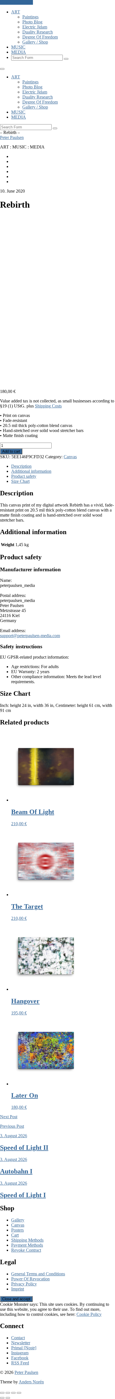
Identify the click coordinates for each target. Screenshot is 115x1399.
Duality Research (37, 32)
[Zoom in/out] (2, 1393)
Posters (17, 1230)
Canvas (70, 456)
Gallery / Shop (35, 42)
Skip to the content (16, 2)
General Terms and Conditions (38, 1273)
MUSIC (18, 47)
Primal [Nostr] (23, 1347)
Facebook (19, 1357)
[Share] (13, 1393)
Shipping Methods (27, 1240)
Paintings (30, 17)
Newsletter (20, 1342)
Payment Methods (27, 1245)
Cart (15, 1235)
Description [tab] (21, 466)
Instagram (19, 1352)
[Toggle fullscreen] (8, 1393)
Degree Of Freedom (40, 37)
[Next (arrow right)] (8, 1398)
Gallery (17, 1220)
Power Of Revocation (30, 1278)
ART (15, 11)
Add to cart (11, 451)
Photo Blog (32, 22)
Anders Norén (31, 1381)
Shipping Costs (48, 406)
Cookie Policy (89, 1314)
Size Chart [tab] (20, 481)
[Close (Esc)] (19, 1393)
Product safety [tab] (23, 476)
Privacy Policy (24, 1284)
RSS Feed (20, 1362)
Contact (18, 1337)
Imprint (17, 1289)
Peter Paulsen (12, 137)
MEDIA (18, 52)
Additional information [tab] (31, 471)
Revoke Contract (26, 1250)
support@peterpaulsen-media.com (30, 635)
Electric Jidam (34, 27)
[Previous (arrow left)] (2, 1398)
